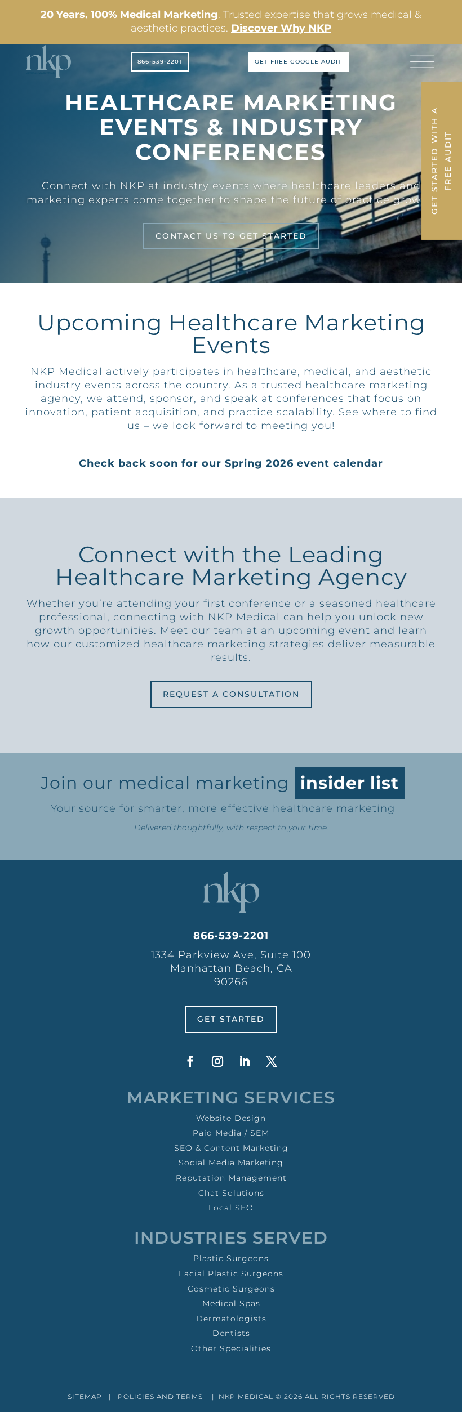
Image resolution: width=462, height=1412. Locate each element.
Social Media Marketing (231, 1163)
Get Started (231, 1019)
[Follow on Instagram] (217, 1061)
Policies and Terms (160, 1396)
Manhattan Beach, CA (231, 968)
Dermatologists (231, 1318)
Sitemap (85, 1396)
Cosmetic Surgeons (231, 1289)
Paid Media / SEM (231, 1133)
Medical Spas (231, 1303)
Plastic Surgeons (231, 1258)
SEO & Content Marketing (231, 1148)
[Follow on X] (271, 1061)
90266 (231, 982)
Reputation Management (231, 1178)
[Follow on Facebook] (190, 1061)
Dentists (231, 1333)
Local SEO (231, 1208)
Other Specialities (231, 1348)
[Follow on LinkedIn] (244, 1061)
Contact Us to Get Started (231, 236)
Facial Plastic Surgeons (231, 1273)
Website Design (231, 1118)
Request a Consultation (231, 694)
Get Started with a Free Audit (441, 161)
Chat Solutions (231, 1193)
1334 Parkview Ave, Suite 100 (231, 955)
